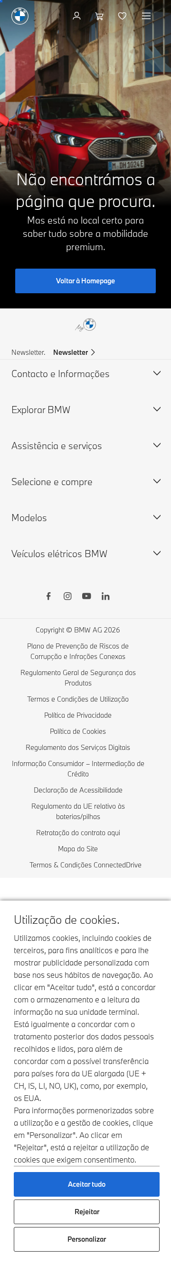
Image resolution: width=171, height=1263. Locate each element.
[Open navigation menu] (147, 16)
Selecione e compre (52, 481)
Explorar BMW (40, 409)
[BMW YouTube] (86, 597)
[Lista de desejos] (123, 16)
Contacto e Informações (60, 373)
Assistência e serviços (56, 445)
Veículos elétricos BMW (59, 553)
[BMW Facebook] (48, 597)
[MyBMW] (77, 16)
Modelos (29, 517)
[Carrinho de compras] (100, 16)
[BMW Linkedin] (105, 597)
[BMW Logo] (19, 16)
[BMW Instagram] (67, 597)
